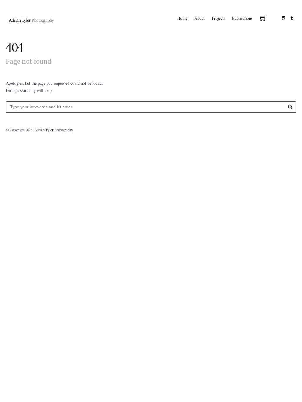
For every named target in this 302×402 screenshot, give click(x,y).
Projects (218, 18)
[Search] (290, 107)
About (199, 18)
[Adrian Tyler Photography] (31, 20)
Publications (242, 18)
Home (182, 18)
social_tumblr (292, 18)
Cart (263, 19)
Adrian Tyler (43, 129)
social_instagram (284, 18)
